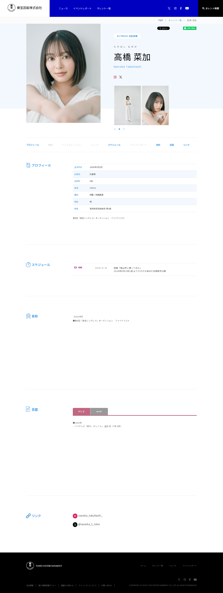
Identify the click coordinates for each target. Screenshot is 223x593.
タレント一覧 (175, 20)
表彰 (158, 145)
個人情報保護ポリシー (47, 585)
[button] (119, 129)
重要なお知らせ (67, 585)
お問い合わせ (106, 585)
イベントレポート (189, 565)
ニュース (172, 565)
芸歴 (172, 145)
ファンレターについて (87, 585)
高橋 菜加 (192, 20)
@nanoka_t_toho (89, 524)
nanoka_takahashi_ (90, 515)
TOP (160, 20)
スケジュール (114, 145)
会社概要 (29, 585)
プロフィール (32, 145)
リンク (186, 145)
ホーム (143, 565)
